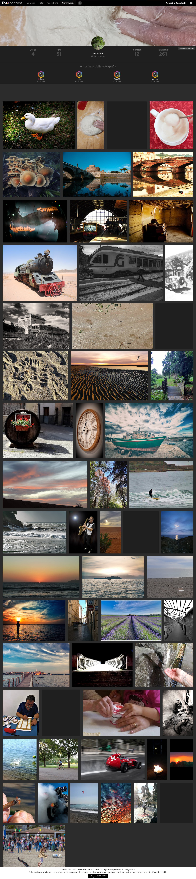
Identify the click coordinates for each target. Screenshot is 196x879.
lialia (79, 79)
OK (91, 875)
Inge (42, 79)
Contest (31, 3)
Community (68, 3)
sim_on (155, 79)
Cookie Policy (101, 875)
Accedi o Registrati (176, 3)
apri (39, 125)
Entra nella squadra (186, 48)
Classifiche (52, 3)
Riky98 (117, 79)
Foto (41, 3)
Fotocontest (12, 3)
